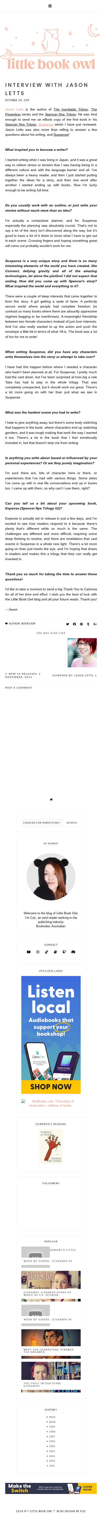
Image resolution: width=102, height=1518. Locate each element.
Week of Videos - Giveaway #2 (48, 1261)
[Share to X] (68, 624)
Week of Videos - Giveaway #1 (48, 1319)
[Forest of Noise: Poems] (51, 1163)
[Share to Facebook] (74, 624)
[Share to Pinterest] (81, 624)
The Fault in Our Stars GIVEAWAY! (42, 1384)
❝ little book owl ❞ (41, 1511)
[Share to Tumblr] (88, 624)
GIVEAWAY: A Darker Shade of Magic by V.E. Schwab (48, 1293)
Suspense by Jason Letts (73, 675)
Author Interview (22, 623)
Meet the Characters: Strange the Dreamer (49, 1351)
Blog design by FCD (71, 1511)
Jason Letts (14, 109)
